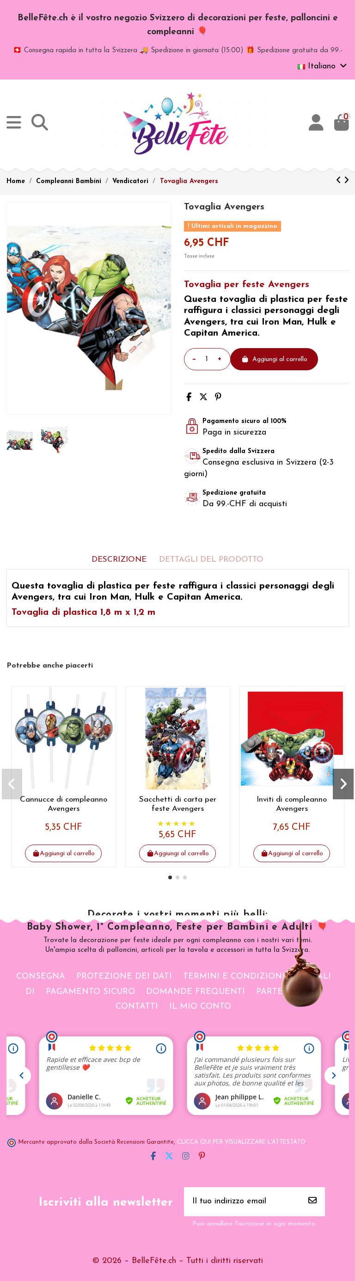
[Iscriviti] (312, 1201)
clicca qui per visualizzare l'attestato (241, 1142)
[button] (170, 877)
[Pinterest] (218, 398)
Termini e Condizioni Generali (257, 977)
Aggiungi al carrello (279, 359)
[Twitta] (203, 398)
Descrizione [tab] (119, 560)
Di (30, 992)
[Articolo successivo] (346, 181)
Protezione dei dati (124, 977)
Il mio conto (200, 1007)
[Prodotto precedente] (340, 181)
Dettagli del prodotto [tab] (211, 560)
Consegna (40, 977)
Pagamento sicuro (90, 992)
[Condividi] (188, 398)
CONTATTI (137, 1007)
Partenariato (288, 992)
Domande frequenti (195, 992)
